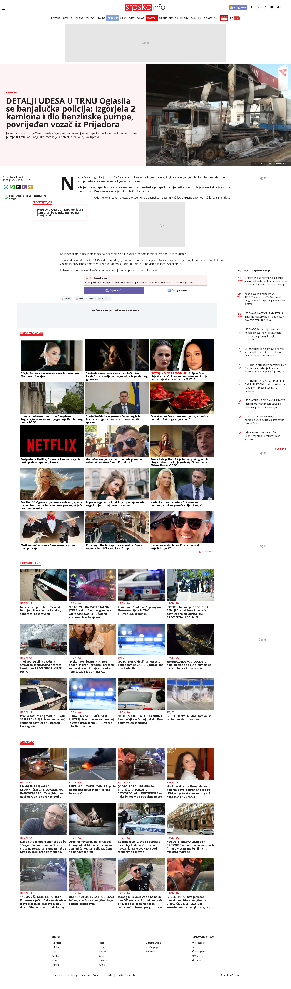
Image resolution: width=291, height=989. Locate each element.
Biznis (123, 18)
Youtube (199, 956)
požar (80, 298)
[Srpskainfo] (145, 7)
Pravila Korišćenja (91, 975)
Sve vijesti (67, 18)
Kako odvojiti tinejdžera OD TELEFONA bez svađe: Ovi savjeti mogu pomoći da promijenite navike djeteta (265, 299)
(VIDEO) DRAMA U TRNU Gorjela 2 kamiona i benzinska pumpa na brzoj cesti (60, 212)
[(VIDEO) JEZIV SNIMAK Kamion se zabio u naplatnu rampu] (190, 694)
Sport (101, 942)
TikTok (198, 960)
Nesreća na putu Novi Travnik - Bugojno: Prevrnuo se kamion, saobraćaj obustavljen (41, 610)
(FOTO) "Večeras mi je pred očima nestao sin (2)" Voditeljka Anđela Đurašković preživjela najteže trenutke (264, 334)
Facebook (200, 942)
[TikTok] (278, 7)
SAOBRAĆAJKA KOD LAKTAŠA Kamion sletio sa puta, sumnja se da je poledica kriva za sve (189, 665)
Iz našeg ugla (211, 18)
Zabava (140, 18)
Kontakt (108, 975)
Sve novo (280, 448)
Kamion (67, 298)
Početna (55, 18)
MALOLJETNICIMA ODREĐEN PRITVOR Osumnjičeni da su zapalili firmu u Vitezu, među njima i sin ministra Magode (190, 847)
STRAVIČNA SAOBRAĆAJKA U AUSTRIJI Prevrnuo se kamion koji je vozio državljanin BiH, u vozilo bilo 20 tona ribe (91, 721)
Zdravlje (113, 18)
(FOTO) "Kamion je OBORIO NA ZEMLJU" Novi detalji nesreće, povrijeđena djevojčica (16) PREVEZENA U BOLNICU (187, 612)
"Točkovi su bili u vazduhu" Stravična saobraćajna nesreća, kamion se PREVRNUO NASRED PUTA (41, 666)
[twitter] (258, 7)
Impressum (57, 975)
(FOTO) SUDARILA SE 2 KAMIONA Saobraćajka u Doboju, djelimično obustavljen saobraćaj (140, 719)
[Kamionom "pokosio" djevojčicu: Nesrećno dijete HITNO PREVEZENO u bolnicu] (141, 585)
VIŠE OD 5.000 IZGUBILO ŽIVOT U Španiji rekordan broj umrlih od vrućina (264, 436)
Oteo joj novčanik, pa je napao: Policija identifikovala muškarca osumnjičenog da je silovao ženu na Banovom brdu (91, 847)
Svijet (131, 18)
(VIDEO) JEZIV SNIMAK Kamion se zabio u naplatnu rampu (189, 717)
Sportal (152, 18)
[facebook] (251, 7)
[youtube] (271, 7)
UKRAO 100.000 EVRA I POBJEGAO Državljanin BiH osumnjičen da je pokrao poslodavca (91, 900)
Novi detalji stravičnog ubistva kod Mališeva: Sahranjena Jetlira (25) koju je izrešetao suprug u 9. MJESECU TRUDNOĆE (189, 791)
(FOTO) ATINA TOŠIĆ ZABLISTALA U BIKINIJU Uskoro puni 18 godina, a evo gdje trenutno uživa (265, 317)
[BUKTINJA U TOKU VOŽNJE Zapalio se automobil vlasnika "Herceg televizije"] (92, 764)
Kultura (184, 18)
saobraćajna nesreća (100, 298)
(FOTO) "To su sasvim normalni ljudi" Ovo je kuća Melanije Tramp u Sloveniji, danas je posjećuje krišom (265, 368)
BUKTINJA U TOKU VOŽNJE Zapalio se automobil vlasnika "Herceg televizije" (92, 790)
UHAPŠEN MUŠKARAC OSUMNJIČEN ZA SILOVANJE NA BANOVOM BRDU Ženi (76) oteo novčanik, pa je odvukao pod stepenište (41, 791)
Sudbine (163, 18)
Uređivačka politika (126, 975)
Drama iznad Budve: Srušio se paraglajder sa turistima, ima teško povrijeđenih (264, 420)
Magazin (173, 18)
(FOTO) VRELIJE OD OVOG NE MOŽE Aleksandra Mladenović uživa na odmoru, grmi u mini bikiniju (265, 404)
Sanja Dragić (16, 176)
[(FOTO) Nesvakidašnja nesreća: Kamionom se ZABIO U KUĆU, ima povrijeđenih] (141, 639)
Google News (179, 290)
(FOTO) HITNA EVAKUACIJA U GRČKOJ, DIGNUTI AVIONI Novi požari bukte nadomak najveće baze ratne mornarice (266, 386)
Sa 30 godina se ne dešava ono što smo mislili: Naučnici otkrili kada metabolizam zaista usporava (264, 352)
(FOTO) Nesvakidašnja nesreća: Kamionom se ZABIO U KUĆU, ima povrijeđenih (140, 665)
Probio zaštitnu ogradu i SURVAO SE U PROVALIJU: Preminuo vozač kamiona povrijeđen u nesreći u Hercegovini (42, 721)
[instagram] (265, 7)
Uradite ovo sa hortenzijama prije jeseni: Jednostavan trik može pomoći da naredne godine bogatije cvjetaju (266, 281)
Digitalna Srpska (153, 942)
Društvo (90, 18)
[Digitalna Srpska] (223, 18)
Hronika (101, 18)
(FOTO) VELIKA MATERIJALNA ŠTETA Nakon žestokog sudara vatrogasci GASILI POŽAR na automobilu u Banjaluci (90, 612)
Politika (79, 18)
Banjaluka (196, 18)
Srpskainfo (116, 290)
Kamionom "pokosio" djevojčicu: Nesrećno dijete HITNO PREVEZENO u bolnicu (140, 610)
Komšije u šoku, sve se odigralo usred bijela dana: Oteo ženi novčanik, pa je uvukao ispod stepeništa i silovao (139, 847)
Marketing (72, 975)
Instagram (200, 951)
